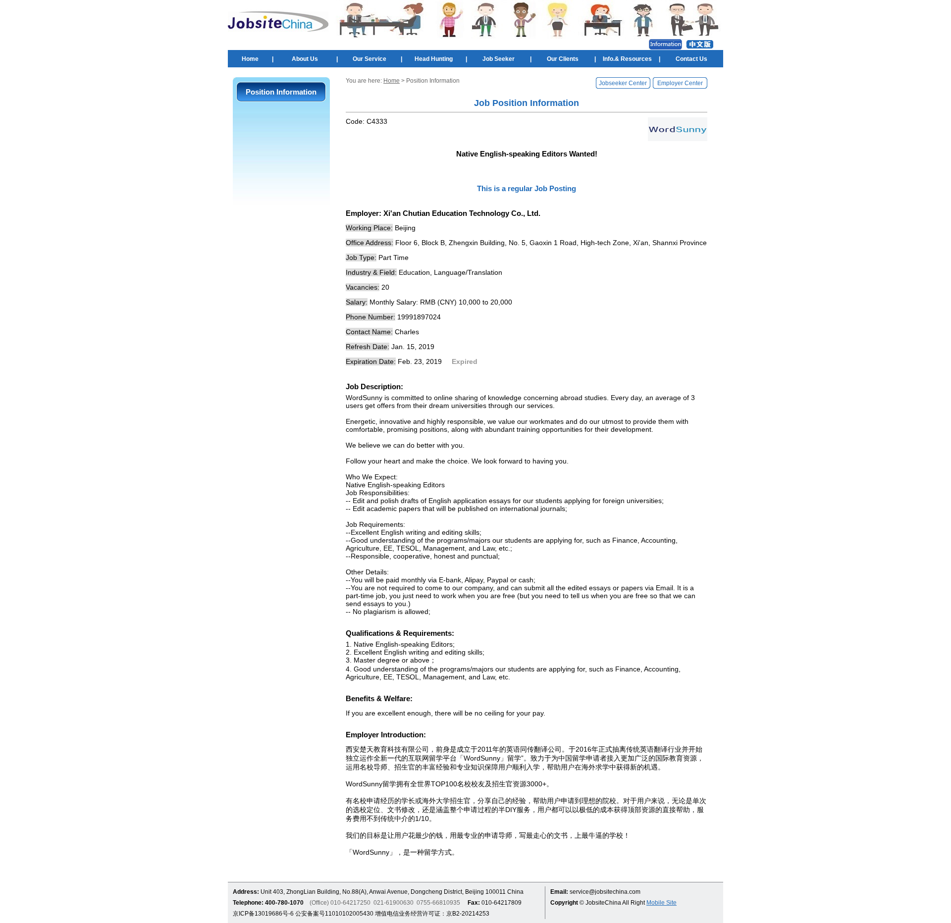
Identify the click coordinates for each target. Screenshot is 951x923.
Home (250, 58)
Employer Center (680, 83)
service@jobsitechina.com (605, 891)
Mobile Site (661, 902)
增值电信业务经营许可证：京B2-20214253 (432, 913)
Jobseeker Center (623, 83)
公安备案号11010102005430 (334, 913)
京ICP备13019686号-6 (263, 913)
